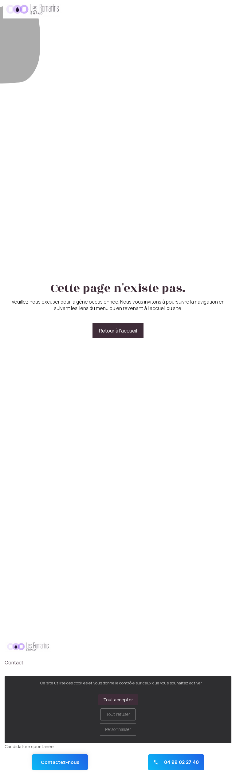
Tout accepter (118, 700)
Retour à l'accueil (118, 330)
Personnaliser (118, 729)
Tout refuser (118, 714)
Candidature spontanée (29, 746)
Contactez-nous (60, 762)
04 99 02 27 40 (181, 762)
